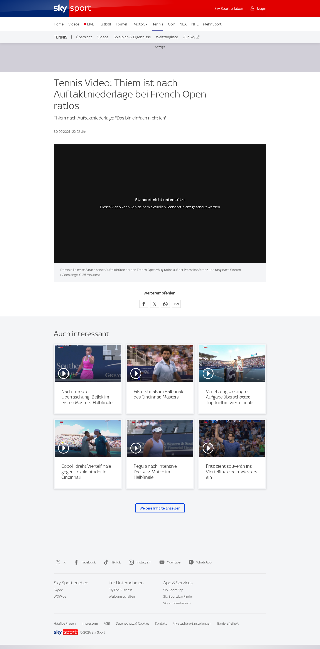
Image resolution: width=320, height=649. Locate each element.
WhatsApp (204, 562)
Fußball (105, 24)
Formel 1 (122, 24)
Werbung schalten (122, 597)
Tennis (157, 24)
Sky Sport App (173, 590)
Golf (171, 24)
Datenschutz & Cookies (132, 623)
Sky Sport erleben (228, 8)
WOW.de (60, 597)
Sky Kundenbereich (177, 603)
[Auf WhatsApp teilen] (165, 304)
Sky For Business (120, 590)
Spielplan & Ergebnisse (132, 37)
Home (59, 24)
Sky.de (58, 590)
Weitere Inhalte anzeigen (160, 508)
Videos (73, 24)
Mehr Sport (212, 24)
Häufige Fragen (65, 623)
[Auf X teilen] (154, 304)
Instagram (143, 562)
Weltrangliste (167, 37)
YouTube (173, 562)
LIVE (90, 24)
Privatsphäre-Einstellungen (192, 623)
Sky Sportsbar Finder (178, 597)
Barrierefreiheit (228, 623)
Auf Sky (189, 37)
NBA (183, 24)
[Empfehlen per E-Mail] (176, 304)
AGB (107, 623)
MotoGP (141, 24)
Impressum (90, 623)
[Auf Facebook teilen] (143, 304)
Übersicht (84, 37)
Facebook (88, 562)
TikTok (116, 562)
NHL (195, 24)
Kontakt (161, 623)
